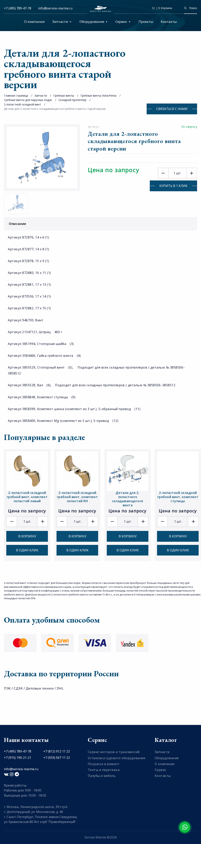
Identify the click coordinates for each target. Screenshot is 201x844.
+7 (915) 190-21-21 (17, 757)
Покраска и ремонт (104, 764)
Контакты (169, 21)
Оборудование (91, 21)
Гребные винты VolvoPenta (98, 95)
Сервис (121, 21)
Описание (17, 223)
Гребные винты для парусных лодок (28, 100)
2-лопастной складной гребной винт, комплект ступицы (177, 497)
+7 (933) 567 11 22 (56, 757)
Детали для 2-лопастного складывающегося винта (127, 499)
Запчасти (60, 21)
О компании (34, 21)
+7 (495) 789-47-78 (17, 8)
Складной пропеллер (72, 100)
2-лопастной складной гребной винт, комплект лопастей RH (77, 497)
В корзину (27, 536)
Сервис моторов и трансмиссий (114, 752)
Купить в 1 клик (173, 186)
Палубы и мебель (102, 776)
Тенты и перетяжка (104, 770)
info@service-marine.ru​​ (55, 8)
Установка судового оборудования (116, 758)
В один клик (27, 550)
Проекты (146, 21)
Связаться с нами (171, 109)
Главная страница (16, 95)
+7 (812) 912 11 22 (56, 751)
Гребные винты (63, 95)
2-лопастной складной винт (22, 104)
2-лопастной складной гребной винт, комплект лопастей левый (27, 497)
